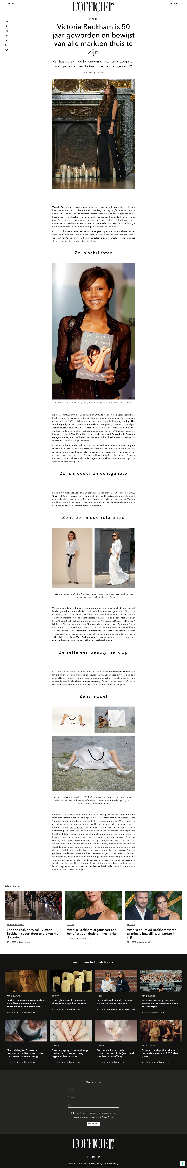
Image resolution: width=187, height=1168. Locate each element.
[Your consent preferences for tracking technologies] (182, 1163)
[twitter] (7, 40)
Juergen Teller (127, 817)
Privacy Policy (107, 1117)
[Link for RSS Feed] (99, 1157)
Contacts (82, 1163)
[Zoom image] (93, 331)
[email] (7, 22)
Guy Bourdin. (76, 827)
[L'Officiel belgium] (93, 7)
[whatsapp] (7, 45)
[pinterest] (7, 31)
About (72, 1163)
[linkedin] (7, 36)
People (93, 19)
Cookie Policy (111, 1163)
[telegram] (7, 50)
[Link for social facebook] (88, 1157)
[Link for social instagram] (93, 1157)
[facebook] (7, 26)
